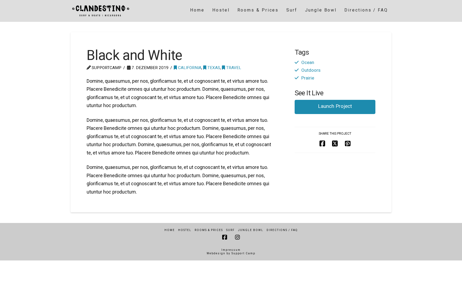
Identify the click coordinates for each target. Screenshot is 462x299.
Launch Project (335, 106)
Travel (233, 67)
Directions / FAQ (282, 230)
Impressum (231, 249)
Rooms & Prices (209, 230)
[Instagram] (237, 237)
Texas (213, 67)
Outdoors (311, 70)
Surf (230, 230)
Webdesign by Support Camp (231, 253)
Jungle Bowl (250, 230)
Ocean (307, 62)
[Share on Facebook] (322, 144)
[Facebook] (224, 237)
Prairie (307, 78)
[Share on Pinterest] (348, 144)
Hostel (184, 230)
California (189, 67)
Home (169, 230)
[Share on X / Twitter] (335, 144)
